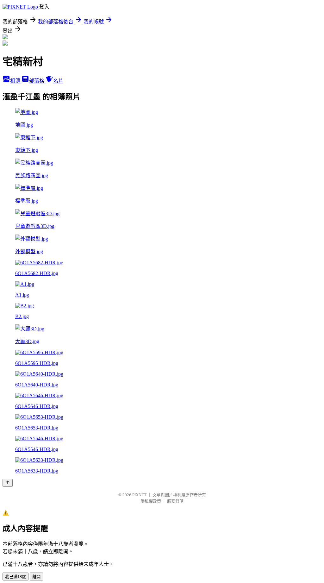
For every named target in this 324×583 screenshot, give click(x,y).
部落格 (37, 81)
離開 (36, 576)
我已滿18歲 (15, 576)
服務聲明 (175, 501)
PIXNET (139, 494)
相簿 (16, 81)
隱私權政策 (150, 501)
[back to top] (8, 483)
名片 (58, 81)
